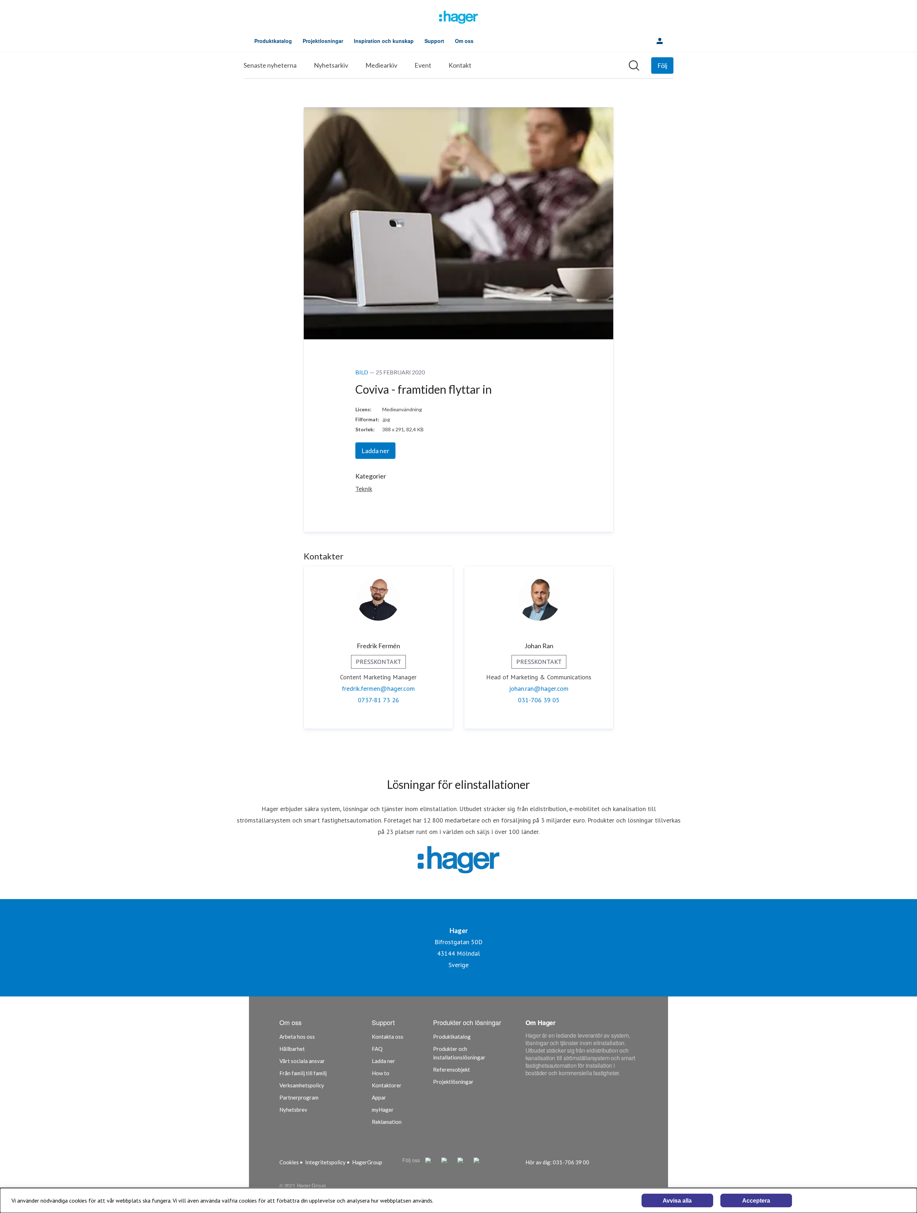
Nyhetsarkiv (331, 65)
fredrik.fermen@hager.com (378, 688)
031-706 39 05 (539, 700)
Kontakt (459, 65)
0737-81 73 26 (378, 700)
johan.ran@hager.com (538, 688)
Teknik (363, 489)
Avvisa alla (677, 1201)
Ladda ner (375, 451)
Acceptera (756, 1201)
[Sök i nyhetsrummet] (634, 65)
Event (422, 65)
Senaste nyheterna (270, 65)
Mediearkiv (381, 65)
